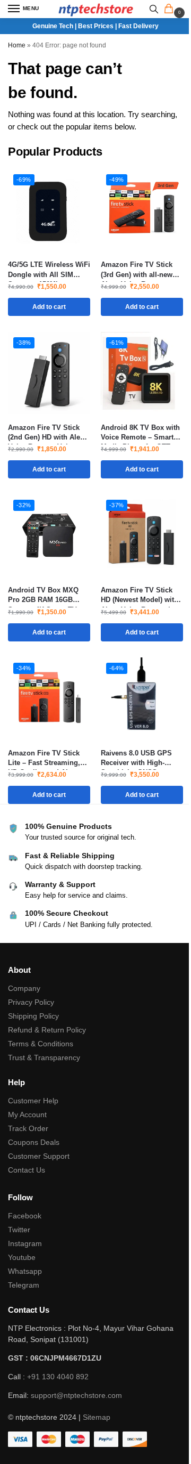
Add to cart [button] (49, 307)
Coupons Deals (35, 1142)
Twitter (19, 1229)
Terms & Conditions (40, 1043)
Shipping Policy (33, 1016)
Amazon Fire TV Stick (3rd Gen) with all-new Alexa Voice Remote (136, 270)
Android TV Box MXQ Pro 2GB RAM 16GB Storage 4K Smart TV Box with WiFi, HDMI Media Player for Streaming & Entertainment (43, 595)
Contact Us (26, 1170)
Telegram (23, 1285)
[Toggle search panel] (154, 9)
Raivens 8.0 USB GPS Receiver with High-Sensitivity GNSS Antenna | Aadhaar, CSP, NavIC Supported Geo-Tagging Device (140, 758)
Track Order (28, 1128)
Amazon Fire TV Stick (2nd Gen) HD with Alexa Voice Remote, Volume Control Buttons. (48, 433)
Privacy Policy (31, 1002)
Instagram (25, 1243)
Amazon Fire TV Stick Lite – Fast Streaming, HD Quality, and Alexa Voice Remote (44, 758)
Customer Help (33, 1100)
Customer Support (39, 1156)
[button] (171, 10)
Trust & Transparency (44, 1057)
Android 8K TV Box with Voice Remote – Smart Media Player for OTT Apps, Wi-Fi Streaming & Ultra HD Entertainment (141, 433)
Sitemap (96, 1417)
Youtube (22, 1257)
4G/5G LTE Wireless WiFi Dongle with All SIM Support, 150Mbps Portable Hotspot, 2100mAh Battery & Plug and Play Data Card (49, 270)
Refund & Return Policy (47, 1030)
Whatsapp (25, 1271)
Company (24, 988)
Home (16, 45)
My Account (27, 1114)
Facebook (24, 1215)
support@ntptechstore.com (76, 1395)
